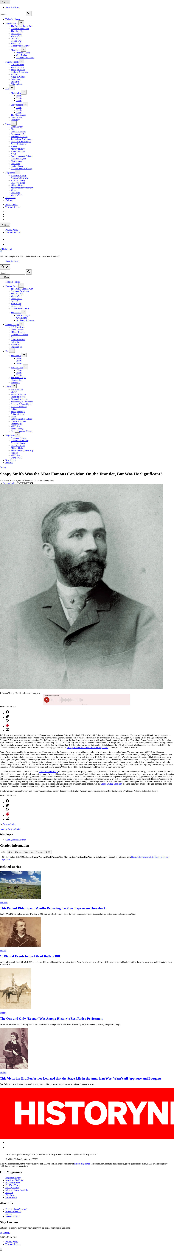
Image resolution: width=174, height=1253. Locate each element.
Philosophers (16, 84)
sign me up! (5, 1232)
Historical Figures (18, 159)
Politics (14, 146)
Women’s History (18, 132)
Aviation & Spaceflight (21, 141)
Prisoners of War (18, 134)
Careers (8, 1214)
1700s (18, 107)
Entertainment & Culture (21, 156)
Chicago (39, 852)
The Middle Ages (18, 115)
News (13, 154)
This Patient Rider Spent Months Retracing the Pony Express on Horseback (53, 908)
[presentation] (21, 22)
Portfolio (3, 902)
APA (3, 852)
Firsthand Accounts (19, 136)
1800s (18, 100)
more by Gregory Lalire (10, 829)
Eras (7, 88)
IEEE (48, 852)
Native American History (21, 168)
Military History (18, 149)
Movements (16, 50)
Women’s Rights (23, 53)
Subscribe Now (12, 7)
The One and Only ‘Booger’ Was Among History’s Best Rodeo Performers (51, 1018)
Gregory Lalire (9, 483)
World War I (16, 33)
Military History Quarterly (22, 188)
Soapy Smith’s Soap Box (111, 784)
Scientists (15, 82)
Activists (14, 74)
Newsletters (10, 197)
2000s (18, 96)
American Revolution (20, 28)
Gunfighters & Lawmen (15, 840)
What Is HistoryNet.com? (16, 1209)
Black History (17, 127)
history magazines (82, 1164)
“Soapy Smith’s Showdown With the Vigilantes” (87, 747)
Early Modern (17, 105)
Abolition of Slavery (25, 57)
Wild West (15, 163)
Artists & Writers (18, 77)
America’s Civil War (19, 178)
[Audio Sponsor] (107, 699)
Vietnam (14, 190)
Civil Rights (21, 55)
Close (6, 3)
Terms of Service (12, 207)
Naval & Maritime (19, 144)
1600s (18, 110)
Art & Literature (18, 151)
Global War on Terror (20, 46)
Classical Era (16, 117)
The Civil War (17, 31)
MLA (10, 852)
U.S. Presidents (17, 64)
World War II (16, 36)
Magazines (10, 173)
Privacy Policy (11, 204)
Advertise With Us (13, 1211)
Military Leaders (18, 69)
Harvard (18, 852)
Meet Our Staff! (12, 1216)
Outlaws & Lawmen (19, 72)
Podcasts (9, 200)
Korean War (16, 41)
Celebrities (15, 79)
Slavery (14, 129)
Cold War (15, 38)
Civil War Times (18, 183)
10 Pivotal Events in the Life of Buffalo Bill (30, 956)
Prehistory (15, 120)
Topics (8, 124)
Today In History (12, 19)
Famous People (12, 62)
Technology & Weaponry (22, 139)
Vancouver (29, 852)
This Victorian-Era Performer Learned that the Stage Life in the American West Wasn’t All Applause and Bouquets (80, 1078)
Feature (3, 1013)
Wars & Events (11, 23)
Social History (17, 166)
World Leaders (17, 67)
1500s (18, 112)
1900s (18, 98)
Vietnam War (16, 43)
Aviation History (18, 180)
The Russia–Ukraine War (22, 26)
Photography (16, 161)
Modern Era (16, 93)
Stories (3, 467)
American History (18, 175)
